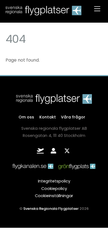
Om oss (26, 117)
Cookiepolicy (54, 188)
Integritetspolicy (54, 181)
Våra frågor (73, 117)
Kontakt (47, 117)
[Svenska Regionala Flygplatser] (43, 12)
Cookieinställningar (54, 195)
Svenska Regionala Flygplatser (51, 208)
